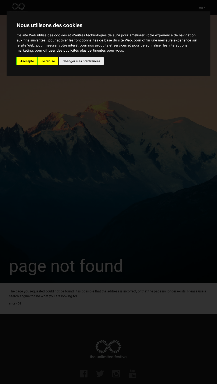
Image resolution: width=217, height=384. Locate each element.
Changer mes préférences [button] (81, 61)
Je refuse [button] (48, 61)
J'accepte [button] (27, 61)
